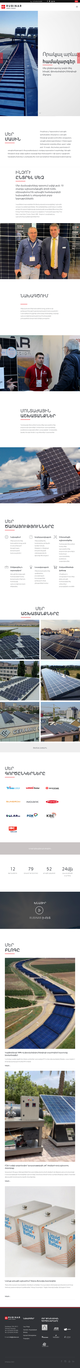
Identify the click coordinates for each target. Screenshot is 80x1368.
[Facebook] (48, 1)
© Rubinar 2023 (9, 1362)
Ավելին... (8, 1065)
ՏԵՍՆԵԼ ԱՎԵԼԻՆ (40, 748)
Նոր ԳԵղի (26, 1326)
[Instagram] (50, 1)
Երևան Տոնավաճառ (29, 1335)
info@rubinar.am (14, 1337)
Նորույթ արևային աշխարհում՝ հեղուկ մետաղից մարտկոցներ (30, 1281)
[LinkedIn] (55, 1)
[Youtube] (53, 1)
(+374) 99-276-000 (37, 1)
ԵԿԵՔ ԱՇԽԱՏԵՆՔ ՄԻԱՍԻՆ (40, 849)
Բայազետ (26, 1338)
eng (76, 1)
